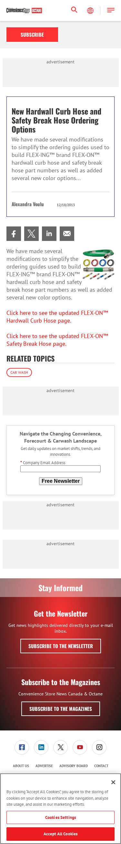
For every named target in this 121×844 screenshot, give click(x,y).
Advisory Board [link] (73, 766)
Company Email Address (42, 462)
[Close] (113, 782)
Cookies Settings (60, 817)
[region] (60, 808)
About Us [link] (21, 766)
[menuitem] (13, 233)
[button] (111, 10)
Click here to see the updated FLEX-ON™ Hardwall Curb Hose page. (57, 316)
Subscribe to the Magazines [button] (60, 708)
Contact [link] (101, 766)
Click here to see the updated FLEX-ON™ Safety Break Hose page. (57, 339)
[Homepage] (24, 10)
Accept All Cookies (60, 834)
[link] (13, 233)
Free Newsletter (61, 481)
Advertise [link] (44, 766)
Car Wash (19, 372)
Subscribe (32, 34)
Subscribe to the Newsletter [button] (60, 645)
